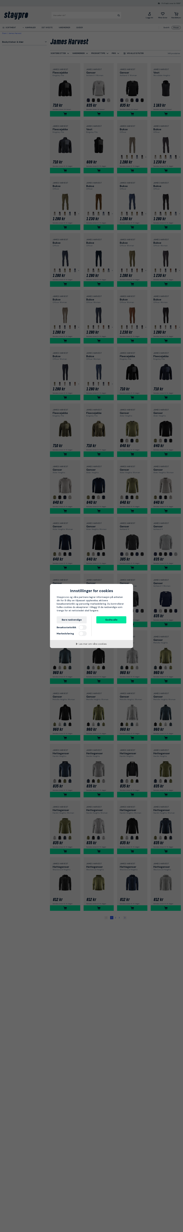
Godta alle (111, 619)
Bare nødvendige (72, 619)
